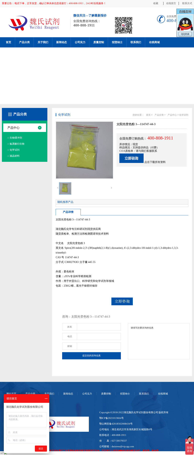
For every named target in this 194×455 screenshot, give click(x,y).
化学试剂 (15, 149)
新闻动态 (61, 42)
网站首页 (11, 393)
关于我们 (43, 42)
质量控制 (98, 42)
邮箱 (69, 346)
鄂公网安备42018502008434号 (116, 423)
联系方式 (187, 3)
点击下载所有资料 (155, 162)
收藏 (155, 3)
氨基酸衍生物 (17, 143)
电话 (69, 336)
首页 (8, 42)
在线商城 (154, 42)
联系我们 (136, 42)
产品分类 (24, 42)
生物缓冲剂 (16, 137)
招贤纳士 (117, 42)
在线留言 (171, 3)
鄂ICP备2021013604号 (111, 418)
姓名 (69, 327)
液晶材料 (15, 155)
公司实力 (80, 42)
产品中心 (13, 127)
